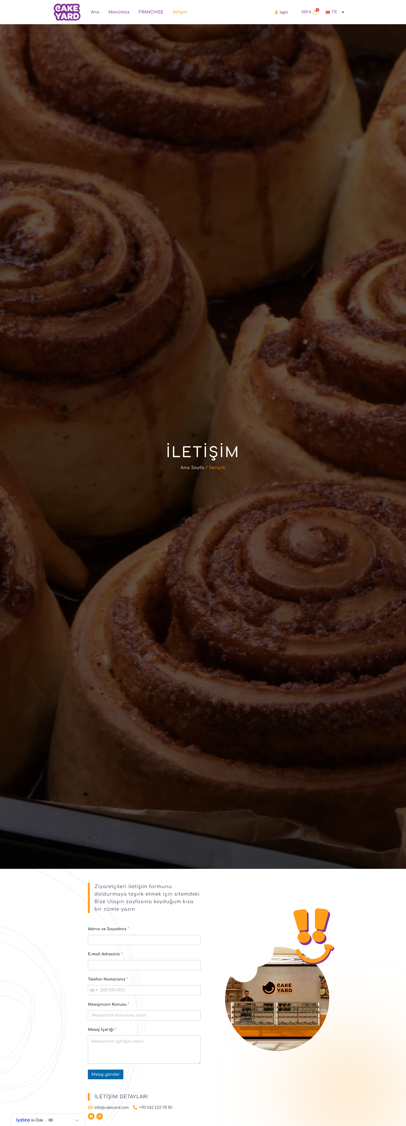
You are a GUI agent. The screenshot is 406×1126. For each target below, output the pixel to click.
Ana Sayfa (192, 467)
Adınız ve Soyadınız (108, 929)
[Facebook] (91, 1116)
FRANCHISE (151, 12)
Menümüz (119, 12)
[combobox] (93, 990)
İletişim (180, 12)
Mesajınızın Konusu (108, 1004)
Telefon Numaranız (108, 979)
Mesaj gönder (105, 1074)
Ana (95, 12)
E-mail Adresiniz (105, 954)
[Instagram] (99, 1116)
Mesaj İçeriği (102, 1030)
